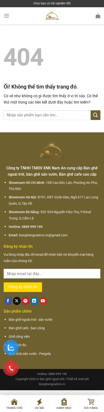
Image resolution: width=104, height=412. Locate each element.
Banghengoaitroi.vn (52, 384)
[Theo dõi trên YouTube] (43, 301)
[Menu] (6, 16)
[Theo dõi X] (17, 301)
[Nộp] (95, 115)
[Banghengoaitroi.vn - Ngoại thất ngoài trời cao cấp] (52, 15)
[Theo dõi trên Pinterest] (26, 301)
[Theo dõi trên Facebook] (8, 301)
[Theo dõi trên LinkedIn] (34, 301)
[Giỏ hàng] (98, 15)
